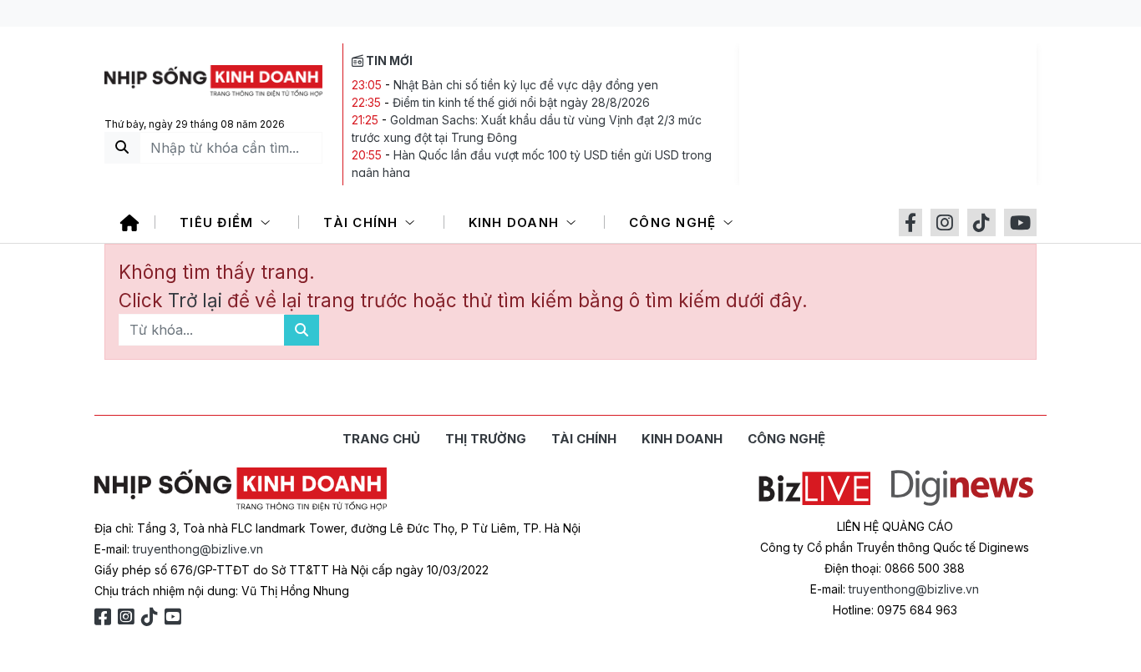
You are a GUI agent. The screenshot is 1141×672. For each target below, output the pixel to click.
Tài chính (363, 222)
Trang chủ (381, 439)
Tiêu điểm (219, 222)
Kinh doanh (516, 222)
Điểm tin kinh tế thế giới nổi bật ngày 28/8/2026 (521, 102)
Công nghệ (675, 222)
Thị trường (485, 439)
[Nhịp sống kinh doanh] (240, 489)
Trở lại (197, 300)
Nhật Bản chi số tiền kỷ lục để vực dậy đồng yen (525, 85)
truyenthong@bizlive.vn (198, 549)
